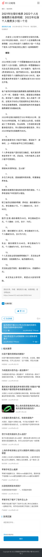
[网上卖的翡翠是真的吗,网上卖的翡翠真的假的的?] (8, 408)
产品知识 (4, 480)
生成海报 (8, 318)
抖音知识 (4, 364)
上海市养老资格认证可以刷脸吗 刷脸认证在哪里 (21, 451)
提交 (21, 539)
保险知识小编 (6, 26)
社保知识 (5, 29)
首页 (3, 9)
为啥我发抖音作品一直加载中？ (16, 370)
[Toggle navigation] (38, 3)
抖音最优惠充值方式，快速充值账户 (17, 418)
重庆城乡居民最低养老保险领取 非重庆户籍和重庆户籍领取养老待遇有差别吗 (21, 388)
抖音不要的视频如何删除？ (14, 354)
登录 (5, 535)
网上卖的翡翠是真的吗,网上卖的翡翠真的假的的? (28, 407)
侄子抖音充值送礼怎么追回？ (15, 434)
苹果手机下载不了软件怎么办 (15, 500)
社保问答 (8, 303)
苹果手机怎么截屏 (10, 469)
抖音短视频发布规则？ (12, 486)
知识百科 (34, 26)
